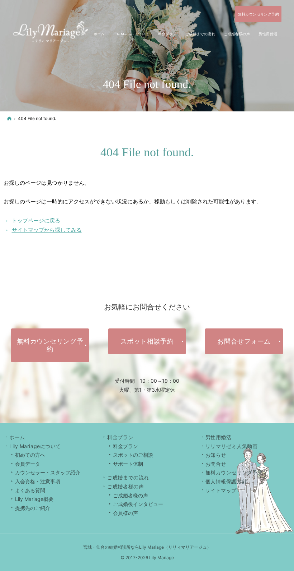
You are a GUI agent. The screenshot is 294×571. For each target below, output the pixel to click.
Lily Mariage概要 (34, 499)
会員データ (27, 464)
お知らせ (215, 455)
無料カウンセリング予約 (234, 472)
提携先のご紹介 (32, 508)
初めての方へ (30, 455)
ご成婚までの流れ (128, 477)
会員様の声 (125, 513)
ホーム (17, 437)
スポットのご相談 (133, 455)
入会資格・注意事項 (37, 481)
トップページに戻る (36, 220)
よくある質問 (30, 490)
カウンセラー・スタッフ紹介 (47, 472)
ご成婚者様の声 (130, 495)
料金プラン (125, 446)
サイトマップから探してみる (47, 229)
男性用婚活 (218, 437)
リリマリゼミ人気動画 (231, 446)
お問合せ (215, 464)
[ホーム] (9, 118)
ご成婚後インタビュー (138, 504)
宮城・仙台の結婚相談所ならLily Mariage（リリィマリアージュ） (147, 547)
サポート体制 (128, 464)
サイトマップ (221, 490)
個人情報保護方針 (226, 481)
